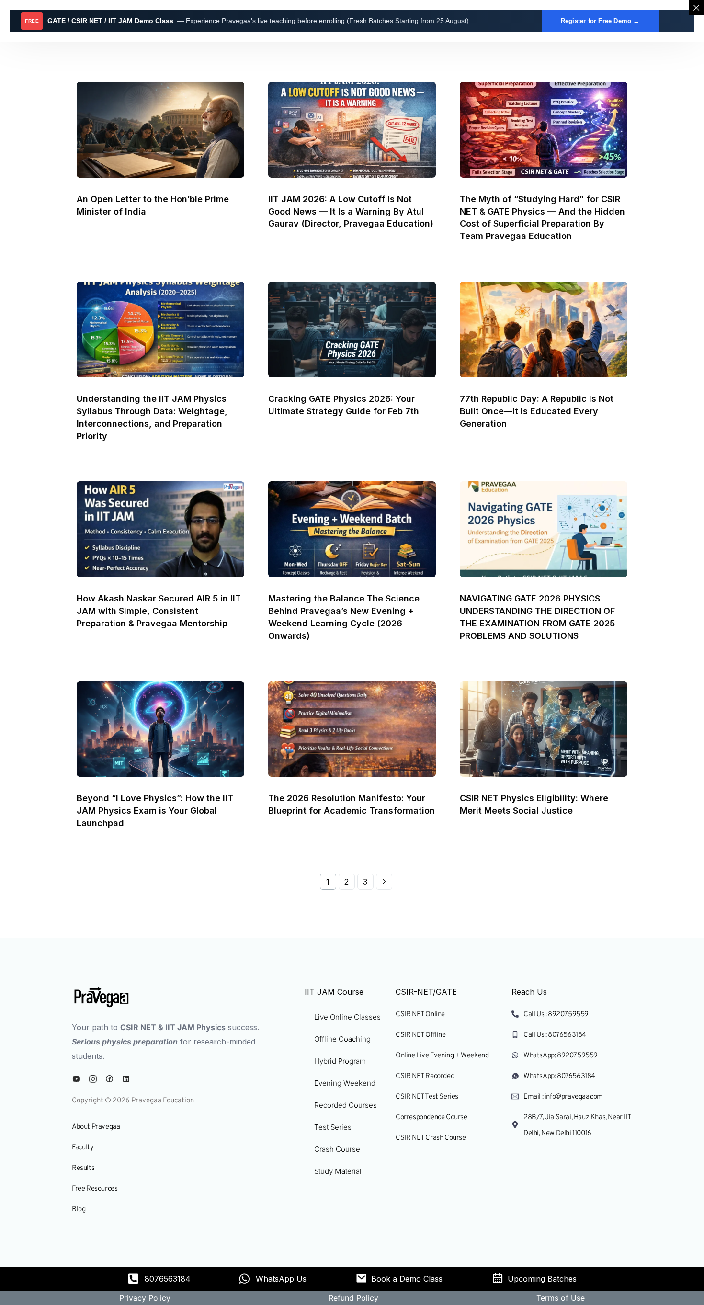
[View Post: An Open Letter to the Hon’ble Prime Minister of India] (160, 130)
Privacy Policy (144, 1298)
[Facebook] (111, 1079)
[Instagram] (95, 1079)
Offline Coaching (342, 1039)
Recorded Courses (345, 1105)
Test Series (333, 1127)
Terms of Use (560, 1298)
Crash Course (337, 1149)
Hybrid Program (340, 1061)
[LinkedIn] (128, 1079)
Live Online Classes (347, 1016)
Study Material (338, 1171)
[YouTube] (78, 1079)
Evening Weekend (344, 1083)
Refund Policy (353, 1298)
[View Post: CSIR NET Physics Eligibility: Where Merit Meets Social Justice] (543, 729)
